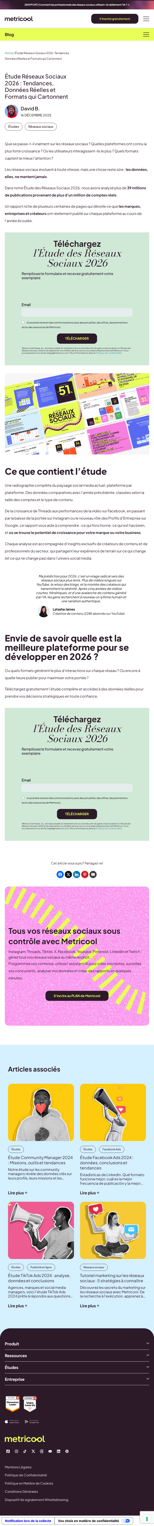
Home (9, 53)
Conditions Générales (21, 1491)
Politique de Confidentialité (26, 1475)
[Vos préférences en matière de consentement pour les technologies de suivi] (147, 1519)
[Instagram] (16, 1451)
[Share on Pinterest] (84, 874)
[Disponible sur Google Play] (35, 1421)
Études (13, 126)
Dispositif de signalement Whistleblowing (36, 1500)
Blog (9, 34)
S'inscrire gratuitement (114, 18)
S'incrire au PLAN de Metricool (77, 996)
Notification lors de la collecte (28, 1521)
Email (26, 304)
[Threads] (41, 1451)
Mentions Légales (18, 1467)
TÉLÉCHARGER (77, 338)
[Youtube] (50, 1451)
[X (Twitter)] (33, 1451)
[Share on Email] (93, 874)
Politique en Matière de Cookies (29, 1483)
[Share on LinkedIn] (76, 874)
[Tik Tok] (25, 1451)
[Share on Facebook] (60, 874)
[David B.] (11, 111)
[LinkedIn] (58, 1451)
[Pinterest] (67, 1451)
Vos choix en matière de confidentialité (88, 1521)
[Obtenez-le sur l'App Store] (15, 1421)
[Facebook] (8, 1451)
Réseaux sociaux (40, 126)
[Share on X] (68, 874)
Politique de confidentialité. (109, 353)
